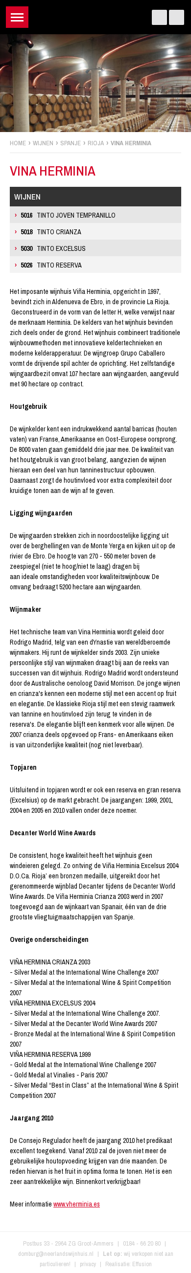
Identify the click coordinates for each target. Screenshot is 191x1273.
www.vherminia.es (76, 1204)
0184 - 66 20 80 (142, 1243)
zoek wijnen (182, 640)
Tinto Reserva (51, 265)
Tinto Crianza (51, 231)
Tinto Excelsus (53, 248)
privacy (88, 1264)
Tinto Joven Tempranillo (68, 215)
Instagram (176, 17)
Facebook (159, 17)
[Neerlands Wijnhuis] (95, 15)
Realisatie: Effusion (128, 1264)
